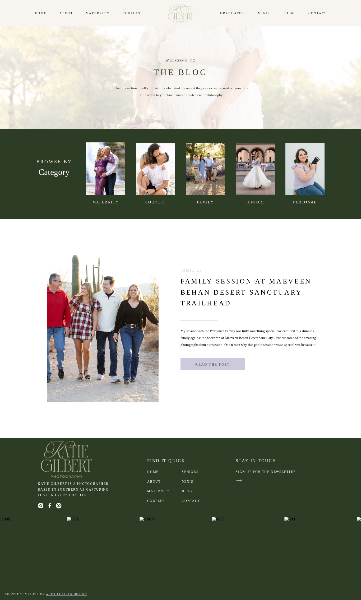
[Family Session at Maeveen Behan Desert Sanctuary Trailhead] (155, 169)
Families (191, 270)
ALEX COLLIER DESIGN (66, 594)
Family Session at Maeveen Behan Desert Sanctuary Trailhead (246, 292)
